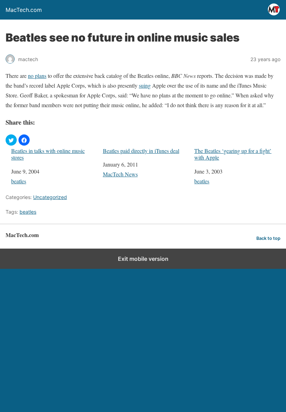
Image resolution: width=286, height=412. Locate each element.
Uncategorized (50, 197)
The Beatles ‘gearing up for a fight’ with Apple (232, 154)
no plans (37, 75)
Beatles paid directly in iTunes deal (141, 150)
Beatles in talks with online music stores (48, 154)
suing (145, 85)
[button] (11, 140)
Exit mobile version (143, 258)
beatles (18, 181)
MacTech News (120, 174)
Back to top (268, 238)
